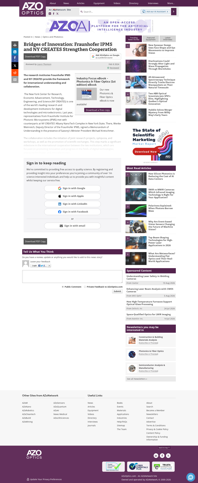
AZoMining (27, 421)
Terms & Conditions (156, 425)
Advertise (151, 421)
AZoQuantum (59, 406)
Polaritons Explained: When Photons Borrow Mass (160, 208)
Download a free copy (98, 109)
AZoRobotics (28, 410)
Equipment (93, 410)
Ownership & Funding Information (157, 438)
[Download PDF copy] (14, 44)
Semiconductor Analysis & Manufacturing (152, 366)
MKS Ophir (137, 295)
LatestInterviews (167, 38)
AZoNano (26, 406)
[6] (136, 258)
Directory (92, 418)
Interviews (93, 421)
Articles (91, 406)
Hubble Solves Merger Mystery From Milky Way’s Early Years (160, 112)
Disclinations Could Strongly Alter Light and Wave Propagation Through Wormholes (161, 65)
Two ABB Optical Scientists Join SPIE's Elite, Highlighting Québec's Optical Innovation (159, 98)
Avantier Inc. (137, 318)
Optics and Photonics (53, 36)
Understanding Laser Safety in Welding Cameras (148, 277)
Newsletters (152, 414)
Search (149, 406)
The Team (122, 429)
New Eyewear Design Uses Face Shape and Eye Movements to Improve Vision (161, 49)
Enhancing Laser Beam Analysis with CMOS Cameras (150, 290)
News (37, 36)
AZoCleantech (29, 414)
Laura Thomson (44, 64)
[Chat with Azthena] (190, 477)
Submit (117, 291)
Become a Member (155, 410)
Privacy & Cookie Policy (157, 429)
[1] (136, 50)
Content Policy (153, 433)
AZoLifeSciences (61, 418)
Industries (122, 418)
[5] (136, 114)
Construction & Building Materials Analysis (151, 338)
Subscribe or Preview (148, 343)
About (149, 402)
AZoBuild (26, 418)
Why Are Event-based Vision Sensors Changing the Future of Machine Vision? (161, 225)
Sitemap (121, 425)
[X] (14, 65)
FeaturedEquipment (151, 38)
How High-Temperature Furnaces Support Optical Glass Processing (149, 303)
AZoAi (56, 410)
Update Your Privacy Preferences (45, 479)
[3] (136, 81)
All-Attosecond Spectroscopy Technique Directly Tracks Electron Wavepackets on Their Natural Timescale (161, 82)
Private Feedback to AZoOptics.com (105, 286)
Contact (150, 418)
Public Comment (73, 286)
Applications (123, 414)
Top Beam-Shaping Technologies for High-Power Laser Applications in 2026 (160, 241)
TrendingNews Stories (133, 38)
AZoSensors (59, 402)
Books (120, 402)
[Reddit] (14, 72)
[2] (136, 66)
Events (120, 406)
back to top (163, 447)
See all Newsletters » (137, 378)
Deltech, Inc (137, 308)
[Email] (14, 79)
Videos (91, 414)
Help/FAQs (122, 421)
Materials (121, 410)
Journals (92, 425)
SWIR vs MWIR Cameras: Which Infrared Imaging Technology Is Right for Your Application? (161, 193)
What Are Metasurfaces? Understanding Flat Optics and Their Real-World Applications (161, 257)
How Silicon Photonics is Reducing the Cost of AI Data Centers (161, 176)
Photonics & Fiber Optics (151, 351)
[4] (136, 98)
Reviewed (114, 67)
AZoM (25, 402)
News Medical (60, 414)
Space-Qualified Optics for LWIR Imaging (149, 314)
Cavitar (135, 283)
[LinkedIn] (14, 51)
